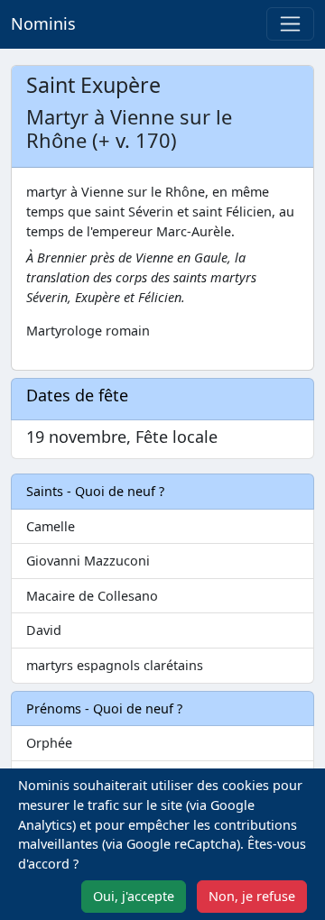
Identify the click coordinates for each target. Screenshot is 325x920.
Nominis (43, 23)
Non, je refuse (252, 896)
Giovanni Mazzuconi (88, 560)
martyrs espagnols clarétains (114, 665)
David (43, 630)
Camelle (50, 526)
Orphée (49, 742)
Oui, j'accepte (133, 896)
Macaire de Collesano (92, 595)
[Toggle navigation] (290, 24)
